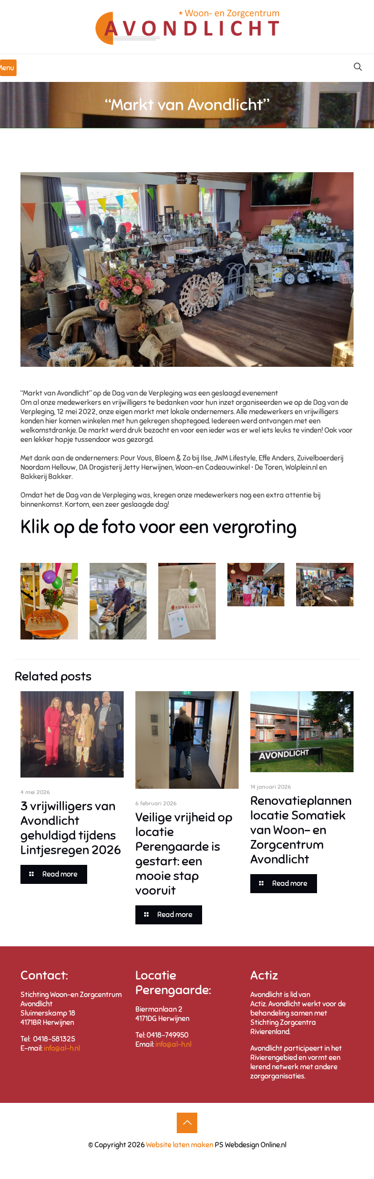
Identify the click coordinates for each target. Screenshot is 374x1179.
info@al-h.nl (62, 1048)
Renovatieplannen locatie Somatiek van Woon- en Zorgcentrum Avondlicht (301, 830)
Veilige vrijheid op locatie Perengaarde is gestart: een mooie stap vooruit (183, 854)
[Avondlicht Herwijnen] (187, 27)
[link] (49, 601)
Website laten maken (179, 1144)
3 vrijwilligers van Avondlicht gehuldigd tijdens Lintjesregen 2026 (70, 828)
